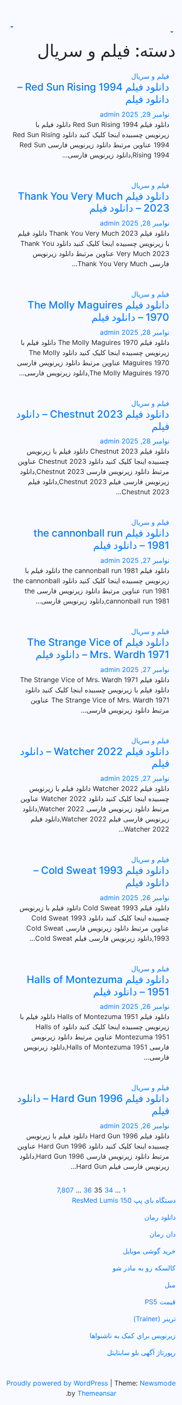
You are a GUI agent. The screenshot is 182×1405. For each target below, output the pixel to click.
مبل (170, 1285)
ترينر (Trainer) (154, 1318)
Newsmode (158, 1383)
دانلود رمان (160, 1217)
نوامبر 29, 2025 (144, 114)
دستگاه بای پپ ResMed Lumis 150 (124, 1200)
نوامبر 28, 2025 (144, 223)
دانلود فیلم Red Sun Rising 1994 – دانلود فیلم (93, 93)
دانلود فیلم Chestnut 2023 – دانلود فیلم (92, 420)
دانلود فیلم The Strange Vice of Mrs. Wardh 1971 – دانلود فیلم (98, 648)
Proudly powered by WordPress (58, 1383)
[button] (172, 32)
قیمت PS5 (160, 1302)
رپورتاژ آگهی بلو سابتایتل (141, 1352)
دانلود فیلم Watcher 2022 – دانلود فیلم (94, 757)
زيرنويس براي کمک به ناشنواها (133, 1335)
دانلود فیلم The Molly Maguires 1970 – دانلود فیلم (98, 311)
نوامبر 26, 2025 (144, 897)
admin (109, 114)
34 (109, 1190)
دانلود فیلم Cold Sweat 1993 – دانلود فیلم (101, 876)
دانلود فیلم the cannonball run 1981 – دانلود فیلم (101, 539)
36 (87, 1190)
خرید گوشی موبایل (149, 1251)
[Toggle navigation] (169, 24)
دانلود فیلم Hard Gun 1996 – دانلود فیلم (93, 1104)
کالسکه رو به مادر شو (144, 1268)
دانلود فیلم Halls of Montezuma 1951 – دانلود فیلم (98, 985)
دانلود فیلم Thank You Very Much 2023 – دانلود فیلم (93, 202)
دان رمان (162, 1234)
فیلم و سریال (150, 76)
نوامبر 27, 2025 (144, 560)
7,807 (65, 1190)
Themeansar (96, 1393)
